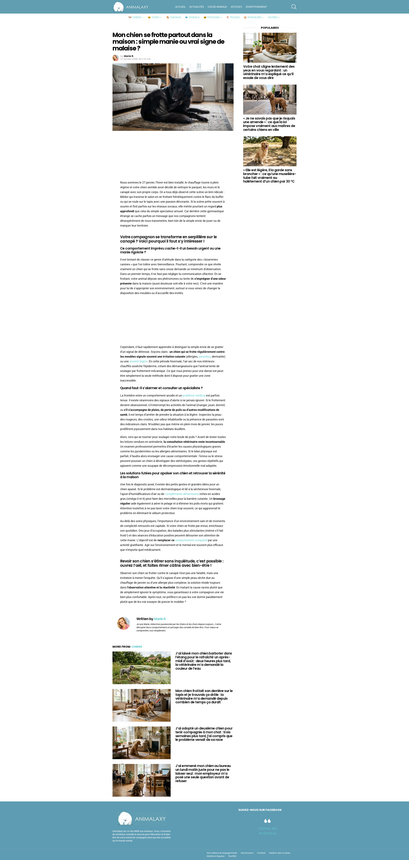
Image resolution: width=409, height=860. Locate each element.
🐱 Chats (153, 17)
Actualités (196, 6)
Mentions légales (216, 856)
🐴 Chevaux (173, 17)
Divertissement (256, 6)
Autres (273, 17)
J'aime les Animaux (267, 831)
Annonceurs (247, 853)
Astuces (236, 6)
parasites (205, 356)
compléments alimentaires (182, 494)
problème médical (194, 395)
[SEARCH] (294, 7)
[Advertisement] (173, 156)
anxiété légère (138, 361)
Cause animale (217, 6)
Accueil (180, 6)
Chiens (136, 647)
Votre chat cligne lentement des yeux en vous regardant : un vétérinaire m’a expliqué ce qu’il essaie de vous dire (269, 72)
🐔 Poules (233, 17)
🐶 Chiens (134, 17)
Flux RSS (232, 856)
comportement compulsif (191, 540)
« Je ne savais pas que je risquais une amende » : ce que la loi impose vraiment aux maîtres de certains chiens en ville (269, 124)
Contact (261, 853)
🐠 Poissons (212, 17)
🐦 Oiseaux (192, 17)
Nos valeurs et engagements (222, 853)
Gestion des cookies (279, 853)
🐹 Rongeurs (253, 17)
